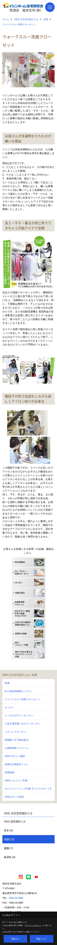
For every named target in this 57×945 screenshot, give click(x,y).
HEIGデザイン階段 (15, 756)
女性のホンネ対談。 (15, 796)
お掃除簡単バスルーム (16, 748)
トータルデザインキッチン (19, 715)
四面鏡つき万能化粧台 (16, 740)
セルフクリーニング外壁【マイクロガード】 (28, 788)
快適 (7, 683)
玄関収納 (9, 772)
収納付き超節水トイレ (16, 764)
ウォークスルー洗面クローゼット (22, 699)
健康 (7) (8, 848)
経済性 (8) (10, 857)
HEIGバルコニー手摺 (16, 780)
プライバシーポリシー (33, 925)
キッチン (9, 707)
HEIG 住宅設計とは (15, 821)
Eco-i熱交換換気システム (18, 691)
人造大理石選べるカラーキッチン (22, 723)
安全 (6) (8, 830)
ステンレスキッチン (15, 731)
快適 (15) (9, 839)
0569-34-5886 (16, 898)
